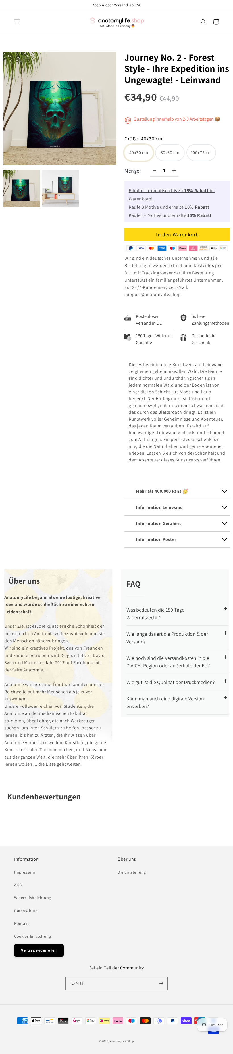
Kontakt (21, 923)
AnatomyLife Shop (122, 1041)
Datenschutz (26, 910)
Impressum (24, 872)
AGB (18, 884)
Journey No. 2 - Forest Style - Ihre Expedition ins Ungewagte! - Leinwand (176, 68)
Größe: (143, 139)
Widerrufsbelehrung (32, 897)
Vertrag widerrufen (39, 950)
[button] (17, 22)
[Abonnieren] (161, 983)
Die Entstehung (132, 872)
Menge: (132, 170)
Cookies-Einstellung (32, 936)
